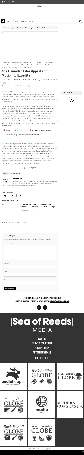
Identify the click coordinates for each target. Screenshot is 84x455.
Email (6, 271)
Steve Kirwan (8, 86)
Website (6, 280)
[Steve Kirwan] (7, 180)
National (23, 21)
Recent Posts (15, 174)
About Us (42, 339)
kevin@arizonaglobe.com (59, 302)
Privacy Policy (42, 348)
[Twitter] (12, 195)
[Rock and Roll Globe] (13, 433)
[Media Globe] (41, 405)
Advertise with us (42, 352)
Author (5, 174)
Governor (9, 21)
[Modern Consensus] (70, 405)
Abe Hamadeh (12, 222)
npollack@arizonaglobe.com (50, 298)
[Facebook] (5, 195)
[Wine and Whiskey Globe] (41, 433)
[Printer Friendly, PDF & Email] (30, 167)
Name (6, 263)
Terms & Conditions (42, 343)
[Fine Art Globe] (13, 405)
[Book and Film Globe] (41, 376)
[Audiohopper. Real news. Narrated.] (13, 376)
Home (6, 28)
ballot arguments (22, 222)
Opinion (31, 21)
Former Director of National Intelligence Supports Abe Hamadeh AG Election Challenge (37, 205)
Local (16, 21)
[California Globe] (70, 376)
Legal (12, 28)
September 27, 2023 (38, 134)
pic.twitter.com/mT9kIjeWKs (42, 130)
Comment (8, 244)
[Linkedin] (19, 195)
